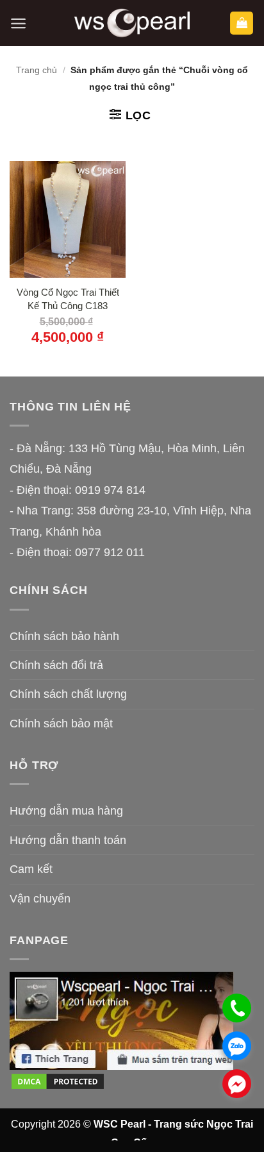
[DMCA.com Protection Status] (58, 1080)
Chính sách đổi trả (56, 665)
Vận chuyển (40, 898)
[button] (18, 23)
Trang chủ (36, 70)
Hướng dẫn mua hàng (66, 810)
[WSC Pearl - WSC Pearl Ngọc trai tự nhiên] (132, 23)
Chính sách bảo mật (61, 723)
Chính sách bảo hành (64, 636)
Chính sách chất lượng (68, 694)
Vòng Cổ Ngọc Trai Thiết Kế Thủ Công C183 (68, 299)
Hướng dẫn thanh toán (68, 840)
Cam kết (31, 869)
